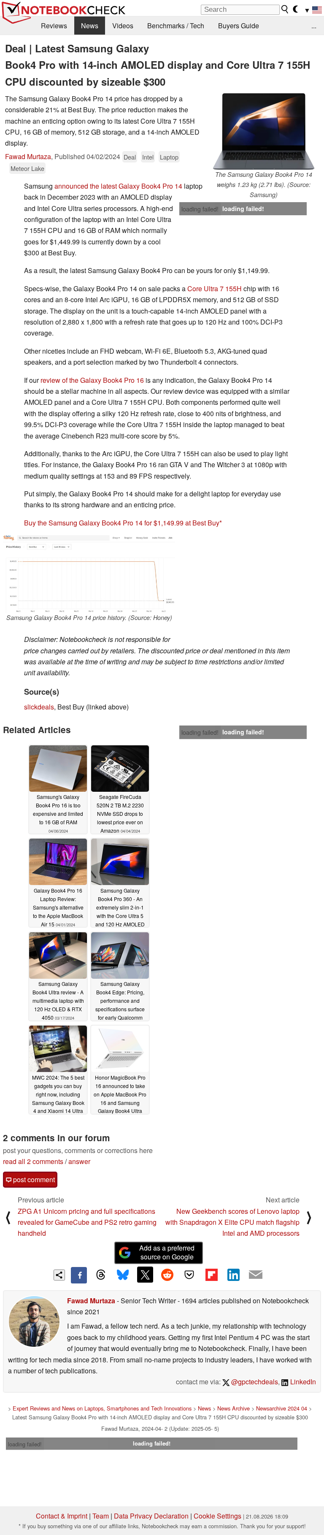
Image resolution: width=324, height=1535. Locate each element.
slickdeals (39, 707)
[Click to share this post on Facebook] (79, 1275)
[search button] (285, 9)
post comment (33, 1179)
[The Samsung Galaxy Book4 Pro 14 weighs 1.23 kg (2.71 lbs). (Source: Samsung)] (263, 131)
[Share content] (59, 1275)
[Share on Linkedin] (233, 1275)
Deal (130, 156)
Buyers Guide (238, 25)
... (313, 25)
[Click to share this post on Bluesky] (123, 1275)
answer (79, 1161)
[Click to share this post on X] (145, 1275)
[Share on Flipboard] (211, 1275)
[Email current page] (256, 1275)
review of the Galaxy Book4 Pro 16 (92, 380)
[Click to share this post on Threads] (101, 1275)
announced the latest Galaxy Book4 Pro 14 (118, 186)
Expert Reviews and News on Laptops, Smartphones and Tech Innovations (102, 1408)
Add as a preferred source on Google (166, 1252)
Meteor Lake (27, 168)
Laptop (169, 156)
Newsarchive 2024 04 (281, 1408)
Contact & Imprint (61, 1516)
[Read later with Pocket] (189, 1275)
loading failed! (200, 209)
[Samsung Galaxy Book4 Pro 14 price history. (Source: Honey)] (89, 574)
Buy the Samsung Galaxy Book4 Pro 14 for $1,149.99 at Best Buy (121, 523)
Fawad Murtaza (28, 156)
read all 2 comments (33, 1161)
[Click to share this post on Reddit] (167, 1275)
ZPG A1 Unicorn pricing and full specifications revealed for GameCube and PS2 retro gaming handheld (87, 1222)
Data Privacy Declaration (151, 1516)
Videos (122, 25)
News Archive (233, 1408)
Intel (148, 156)
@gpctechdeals (254, 1381)
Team (100, 1516)
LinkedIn (302, 1381)
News (89, 25)
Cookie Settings (217, 1516)
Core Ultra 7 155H (215, 288)
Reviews (54, 25)
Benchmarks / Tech (175, 25)
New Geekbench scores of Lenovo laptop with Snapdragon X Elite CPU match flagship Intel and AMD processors (232, 1222)
